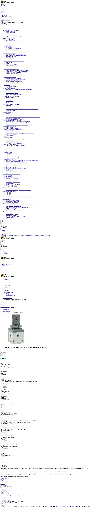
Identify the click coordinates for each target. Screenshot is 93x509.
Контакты (3, 484)
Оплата (4, 386)
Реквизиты (5, 8)
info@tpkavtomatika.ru (5, 20)
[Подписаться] (2, 487)
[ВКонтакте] (1, 358)
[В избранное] (2, 354)
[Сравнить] (2, 355)
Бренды (2, 480)
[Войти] (1, 268)
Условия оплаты (4, 481)
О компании (5, 7)
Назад (7, 293)
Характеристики (6, 383)
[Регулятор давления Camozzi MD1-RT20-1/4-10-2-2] (16, 344)
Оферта (2, 505)
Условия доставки (4, 482)
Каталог (2, 479)
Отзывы (5, 384)
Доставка (5, 387)
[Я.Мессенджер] (5, 358)
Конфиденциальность (5, 503)
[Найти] (2, 229)
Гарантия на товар (4, 485)
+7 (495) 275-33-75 (4, 15)
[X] (3, 358)
